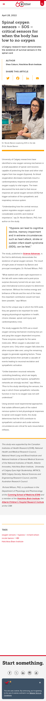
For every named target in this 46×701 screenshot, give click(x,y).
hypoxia (21, 534)
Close (40, 684)
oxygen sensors (9, 534)
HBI (17, 538)
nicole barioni (8, 538)
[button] (9, 77)
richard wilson (33, 534)
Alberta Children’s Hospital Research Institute (23, 502)
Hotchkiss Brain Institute (28, 498)
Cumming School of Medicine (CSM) (24, 494)
